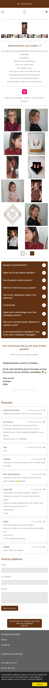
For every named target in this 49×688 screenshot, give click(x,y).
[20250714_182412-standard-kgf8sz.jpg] (12, 167)
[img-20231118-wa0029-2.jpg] (36, 214)
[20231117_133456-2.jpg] (36, 143)
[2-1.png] (12, 214)
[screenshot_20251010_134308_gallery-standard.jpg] (12, 238)
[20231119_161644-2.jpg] (36, 167)
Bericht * (4, 589)
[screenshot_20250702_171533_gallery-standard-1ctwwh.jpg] (12, 120)
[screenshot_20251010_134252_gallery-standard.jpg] (36, 191)
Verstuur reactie (9, 608)
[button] (46, 24)
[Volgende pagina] (32, 253)
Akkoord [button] (39, 684)
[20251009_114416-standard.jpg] (12, 143)
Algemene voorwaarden (10, 634)
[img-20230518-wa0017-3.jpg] (12, 191)
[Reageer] (44, 410)
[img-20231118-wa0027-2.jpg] (36, 120)
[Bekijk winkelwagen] (46, 12)
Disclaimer (5, 644)
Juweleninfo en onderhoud (12, 653)
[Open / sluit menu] (2, 12)
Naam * (4, 564)
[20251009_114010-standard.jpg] (36, 238)
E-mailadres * (6, 576)
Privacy (4, 639)
